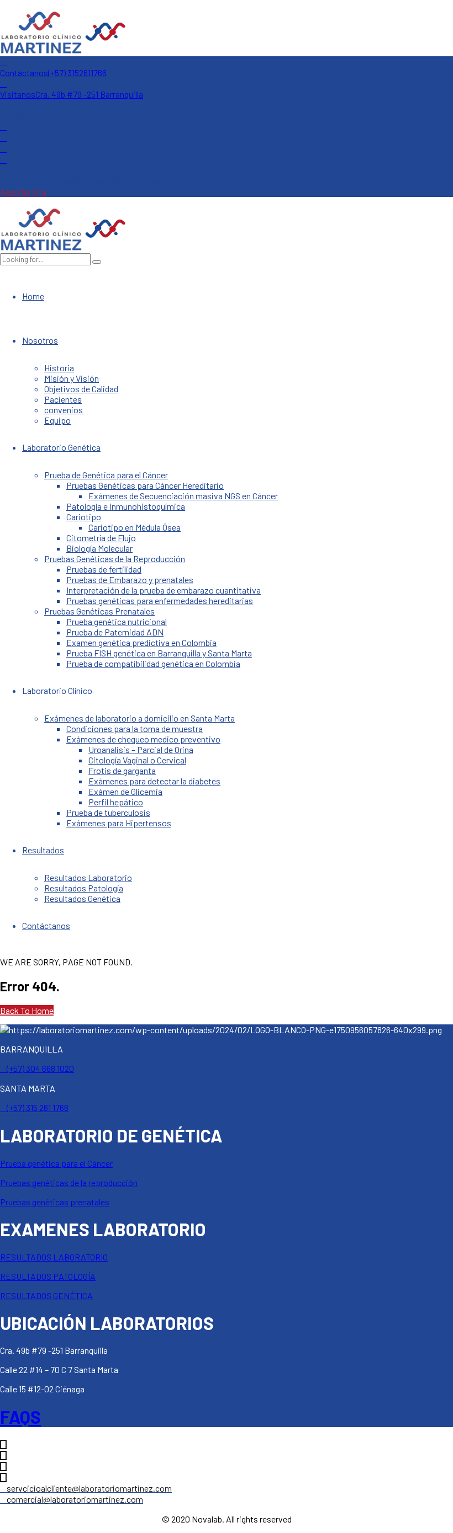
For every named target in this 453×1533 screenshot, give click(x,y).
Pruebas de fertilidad (103, 569)
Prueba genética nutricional (116, 621)
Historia (59, 367)
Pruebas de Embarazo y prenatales (129, 579)
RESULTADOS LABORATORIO (54, 1257)
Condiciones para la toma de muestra (134, 728)
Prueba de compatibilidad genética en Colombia (153, 663)
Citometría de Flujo (101, 537)
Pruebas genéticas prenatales (54, 1202)
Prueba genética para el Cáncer (56, 1163)
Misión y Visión (71, 378)
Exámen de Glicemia (125, 791)
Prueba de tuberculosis (108, 812)
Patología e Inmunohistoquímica (125, 506)
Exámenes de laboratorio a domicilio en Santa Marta (139, 718)
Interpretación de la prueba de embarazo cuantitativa (163, 590)
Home (33, 296)
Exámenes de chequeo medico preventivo (143, 739)
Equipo (57, 420)
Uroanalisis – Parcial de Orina (140, 749)
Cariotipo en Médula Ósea (134, 527)
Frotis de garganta (122, 770)
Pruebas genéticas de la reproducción (69, 1182)
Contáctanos (46, 925)
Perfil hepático (115, 802)
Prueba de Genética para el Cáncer (106, 474)
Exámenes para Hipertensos (118, 823)
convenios (63, 409)
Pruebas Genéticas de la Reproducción (114, 558)
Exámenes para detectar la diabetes (154, 781)
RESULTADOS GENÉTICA (46, 1295)
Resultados (43, 850)
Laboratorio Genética (61, 447)
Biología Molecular (99, 548)
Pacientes (63, 399)
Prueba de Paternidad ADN (115, 632)
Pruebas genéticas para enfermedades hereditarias (159, 600)
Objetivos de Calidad (81, 388)
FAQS (20, 1416)
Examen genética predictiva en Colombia (141, 642)
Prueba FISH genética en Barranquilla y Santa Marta (159, 653)
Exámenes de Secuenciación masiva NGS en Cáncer (183, 495)
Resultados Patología (83, 888)
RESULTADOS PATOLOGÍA (48, 1276)
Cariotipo (83, 516)
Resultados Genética (82, 898)
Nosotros (40, 340)
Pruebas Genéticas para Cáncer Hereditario (145, 485)
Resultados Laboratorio (88, 877)
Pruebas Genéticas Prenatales (99, 611)
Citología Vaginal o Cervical (137, 760)
